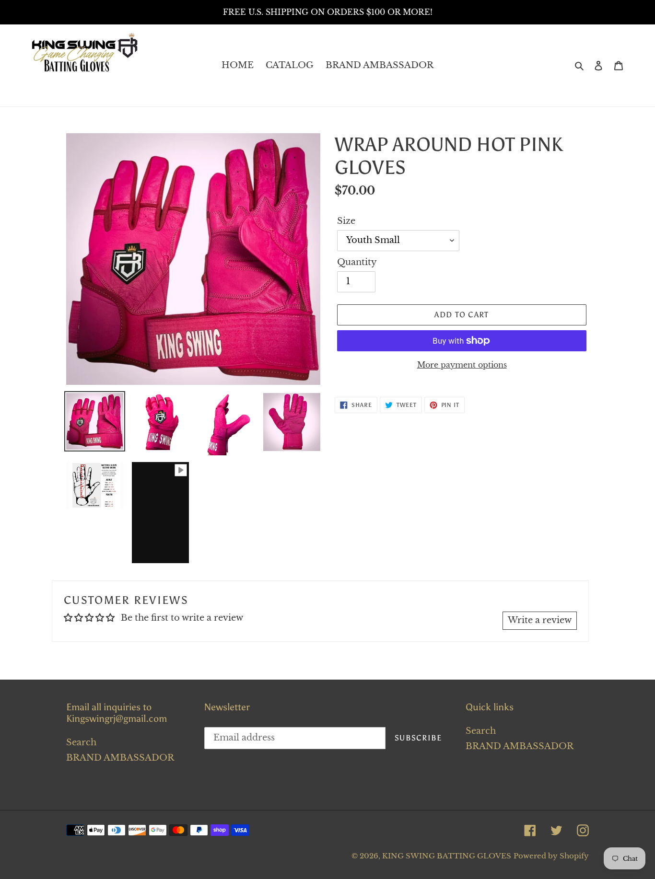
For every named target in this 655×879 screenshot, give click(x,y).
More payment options (462, 365)
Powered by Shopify (551, 855)
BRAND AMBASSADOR (120, 757)
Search (81, 742)
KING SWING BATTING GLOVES (446, 855)
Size (346, 221)
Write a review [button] (540, 620)
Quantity (357, 262)
